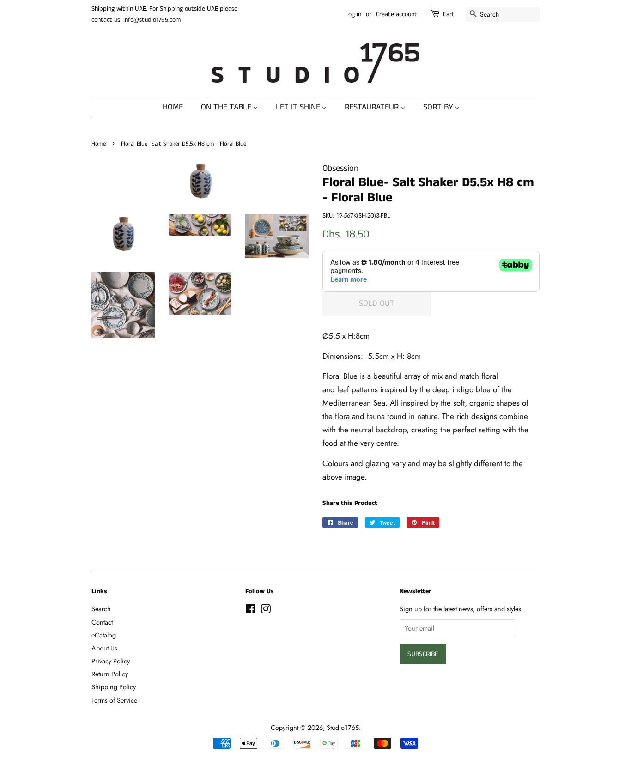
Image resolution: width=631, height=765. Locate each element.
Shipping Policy (113, 687)
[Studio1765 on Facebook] (250, 610)
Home (98, 144)
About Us (104, 648)
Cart (449, 14)
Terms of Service (114, 700)
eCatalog (103, 635)
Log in (353, 14)
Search (101, 608)
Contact (102, 622)
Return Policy (109, 674)
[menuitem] (177, 107)
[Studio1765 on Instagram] (266, 610)
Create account (396, 14)
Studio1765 (343, 727)
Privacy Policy (110, 661)
